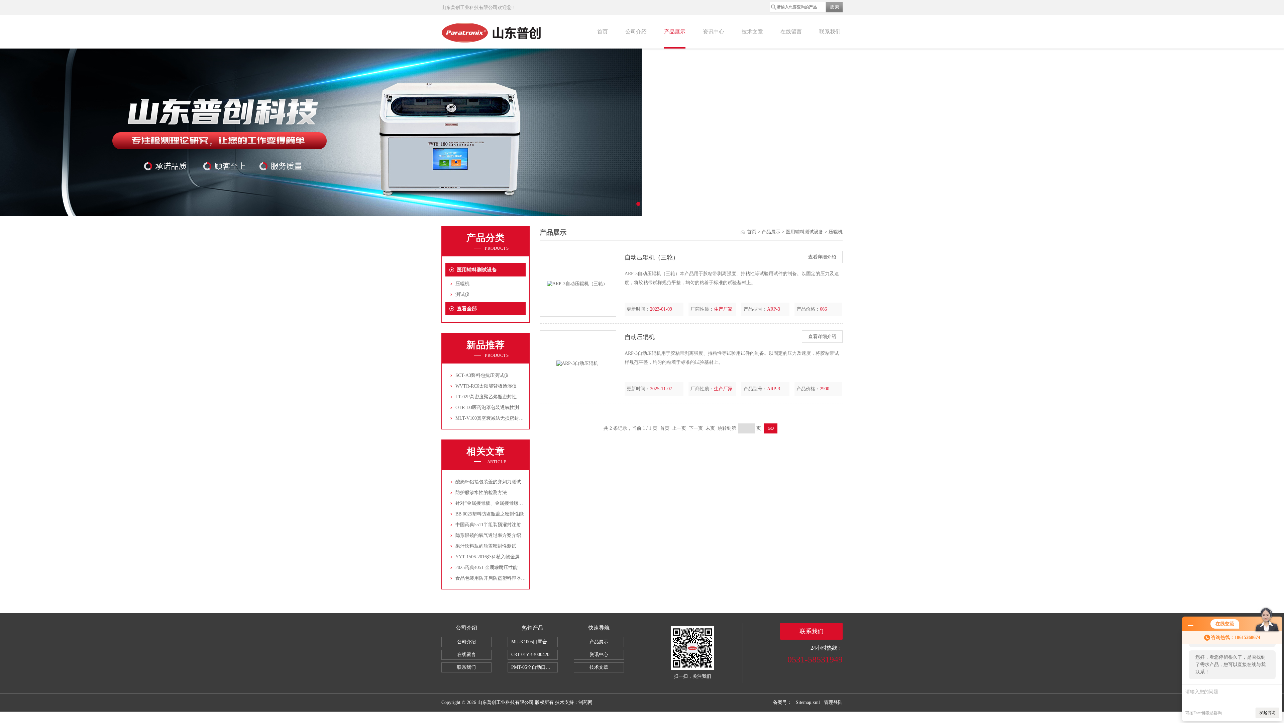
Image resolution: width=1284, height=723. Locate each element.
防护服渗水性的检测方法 (481, 492)
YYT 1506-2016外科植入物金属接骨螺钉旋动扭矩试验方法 (515, 556)
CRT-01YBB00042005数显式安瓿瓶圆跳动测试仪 (534, 654)
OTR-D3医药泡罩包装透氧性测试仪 (491, 407)
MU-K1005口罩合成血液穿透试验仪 (534, 641)
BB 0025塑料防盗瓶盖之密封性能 (489, 513)
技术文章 (752, 31)
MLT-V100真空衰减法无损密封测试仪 (494, 418)
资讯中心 (713, 31)
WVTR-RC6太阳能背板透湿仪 (486, 386)
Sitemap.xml (808, 702)
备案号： (782, 702)
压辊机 (462, 283)
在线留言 (791, 31)
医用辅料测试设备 (477, 269)
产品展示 (674, 31)
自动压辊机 (640, 337)
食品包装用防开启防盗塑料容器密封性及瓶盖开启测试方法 (516, 578)
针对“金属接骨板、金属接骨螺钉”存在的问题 (501, 503)
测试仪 (462, 294)
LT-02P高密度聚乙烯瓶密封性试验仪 (493, 396)
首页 (602, 31)
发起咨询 (1267, 712)
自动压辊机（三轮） (652, 257)
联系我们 (830, 31)
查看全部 (467, 308)
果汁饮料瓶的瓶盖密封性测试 (485, 546)
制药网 (585, 702)
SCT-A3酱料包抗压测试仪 (482, 375)
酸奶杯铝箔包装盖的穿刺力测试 (488, 481)
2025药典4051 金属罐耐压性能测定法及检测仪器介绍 (509, 567)
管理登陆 (833, 702)
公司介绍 (636, 31)
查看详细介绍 (822, 256)
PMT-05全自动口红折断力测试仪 (534, 667)
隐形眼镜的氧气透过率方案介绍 (488, 535)
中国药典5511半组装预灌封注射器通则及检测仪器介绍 (511, 524)
